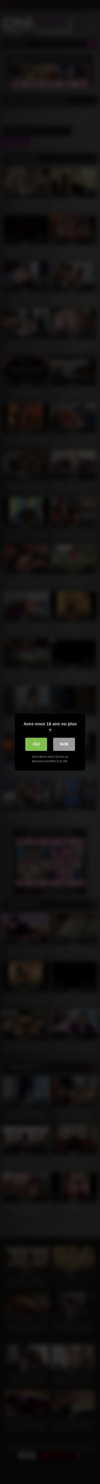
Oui (36, 744)
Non (64, 744)
